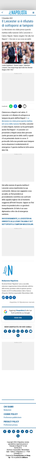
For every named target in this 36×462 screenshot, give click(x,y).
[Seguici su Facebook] (5, 331)
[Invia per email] (24, 106)
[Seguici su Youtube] (30, 331)
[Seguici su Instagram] (13, 331)
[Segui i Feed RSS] (18, 335)
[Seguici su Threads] (22, 331)
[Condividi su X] (20, 106)
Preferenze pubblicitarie (12, 417)
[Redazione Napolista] (8, 270)
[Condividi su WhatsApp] (11, 106)
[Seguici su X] (9, 331)
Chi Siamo (9, 406)
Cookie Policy (11, 414)
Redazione (7, 410)
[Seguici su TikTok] (26, 331)
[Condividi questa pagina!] (2, 12)
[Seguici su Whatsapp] (18, 331)
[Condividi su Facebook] (15, 106)
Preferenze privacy (11, 425)
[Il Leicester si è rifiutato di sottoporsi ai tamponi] (18, 53)
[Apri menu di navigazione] (33, 12)
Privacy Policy (11, 421)
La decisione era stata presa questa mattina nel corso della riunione (17, 121)
